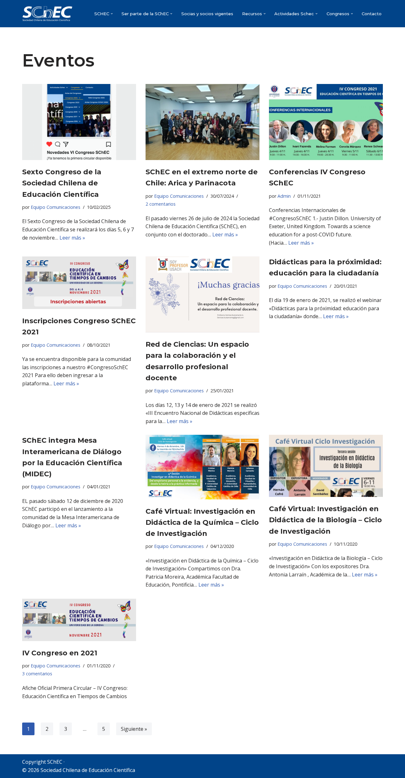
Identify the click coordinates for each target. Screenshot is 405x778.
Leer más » (72, 237)
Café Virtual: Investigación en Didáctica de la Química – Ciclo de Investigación (202, 522)
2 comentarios (161, 204)
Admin (284, 196)
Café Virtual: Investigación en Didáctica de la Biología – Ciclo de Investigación (325, 520)
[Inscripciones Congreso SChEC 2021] (79, 282)
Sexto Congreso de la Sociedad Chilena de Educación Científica (61, 183)
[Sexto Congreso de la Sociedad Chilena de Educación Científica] (79, 122)
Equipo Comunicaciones (55, 207)
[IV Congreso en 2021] (79, 620)
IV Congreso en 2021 (59, 653)
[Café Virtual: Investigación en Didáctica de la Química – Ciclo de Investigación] (202, 467)
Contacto (372, 13)
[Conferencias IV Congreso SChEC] (326, 122)
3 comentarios (37, 674)
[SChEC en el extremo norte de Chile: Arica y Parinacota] (202, 122)
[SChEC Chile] (47, 14)
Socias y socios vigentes (207, 13)
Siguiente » (134, 728)
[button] (112, 14)
